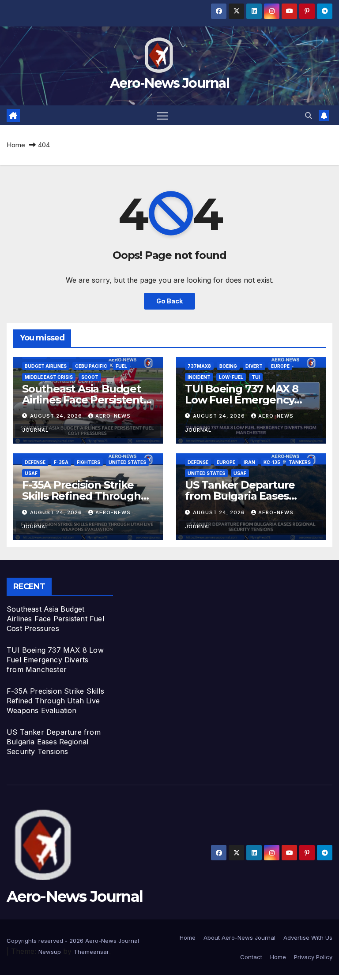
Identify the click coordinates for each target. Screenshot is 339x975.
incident (199, 377)
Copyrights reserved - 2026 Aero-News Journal (73, 940)
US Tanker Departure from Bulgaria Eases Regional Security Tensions (54, 742)
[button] (308, 115)
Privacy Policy (313, 956)
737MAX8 (199, 366)
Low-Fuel (231, 377)
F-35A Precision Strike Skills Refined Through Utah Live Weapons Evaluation (55, 701)
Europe (280, 366)
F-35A (61, 462)
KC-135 (272, 462)
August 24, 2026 (57, 416)
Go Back (169, 301)
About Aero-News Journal (239, 937)
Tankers (300, 462)
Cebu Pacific (91, 366)
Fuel (121, 366)
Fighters (88, 462)
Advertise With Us (307, 937)
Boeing (228, 366)
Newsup (49, 951)
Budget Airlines (46, 366)
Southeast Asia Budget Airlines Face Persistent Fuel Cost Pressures (82, 399)
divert (254, 366)
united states (127, 462)
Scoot (89, 377)
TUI (256, 377)
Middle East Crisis (49, 377)
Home (16, 145)
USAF (31, 473)
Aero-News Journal (169, 83)
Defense (35, 462)
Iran (249, 462)
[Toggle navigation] (162, 115)
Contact (251, 956)
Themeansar (91, 951)
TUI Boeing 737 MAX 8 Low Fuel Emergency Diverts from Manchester (250, 399)
